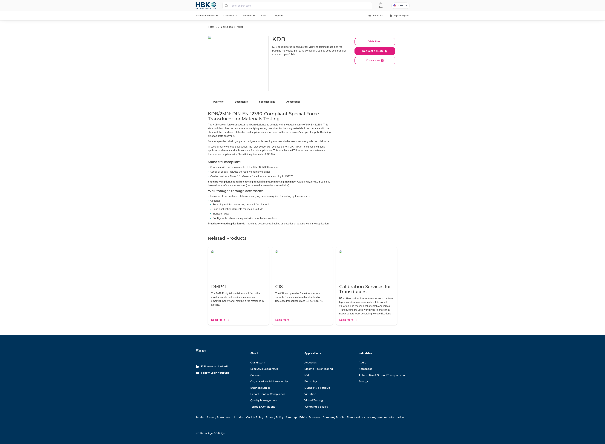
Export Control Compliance (267, 394)
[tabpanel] (302, 169)
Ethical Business (309, 417)
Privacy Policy (274, 417)
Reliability (310, 381)
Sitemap (291, 417)
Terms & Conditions (262, 406)
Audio (362, 362)
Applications (312, 353)
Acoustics (310, 362)
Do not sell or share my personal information (375, 417)
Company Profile (333, 417)
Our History (257, 362)
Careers (255, 375)
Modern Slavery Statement (213, 417)
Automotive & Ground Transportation (382, 375)
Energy (363, 381)
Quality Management (264, 400)
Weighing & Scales (316, 406)
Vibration (310, 394)
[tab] (219, 102)
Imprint (239, 417)
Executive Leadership (264, 368)
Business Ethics (260, 387)
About (254, 353)
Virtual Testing (313, 400)
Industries (365, 353)
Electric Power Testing (318, 368)
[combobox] (297, 5)
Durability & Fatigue (317, 387)
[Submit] (226, 5)
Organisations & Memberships (269, 381)
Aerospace (365, 368)
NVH (307, 375)
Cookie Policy (254, 417)
